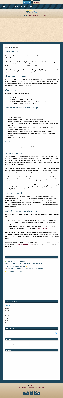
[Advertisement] (31, 30)
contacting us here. (42, 228)
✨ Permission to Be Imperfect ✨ (14, 271)
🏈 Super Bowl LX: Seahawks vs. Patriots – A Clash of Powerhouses (24, 268)
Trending (31, 6)
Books (16, 6)
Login (37, 2)
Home (3, 6)
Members (23, 6)
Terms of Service (33, 387)
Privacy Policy (41, 387)
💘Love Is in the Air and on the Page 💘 (16, 266)
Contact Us (25, 387)
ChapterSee (33, 386)
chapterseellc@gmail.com (25, 244)
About (9, 6)
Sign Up (28, 2)
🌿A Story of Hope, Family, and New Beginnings (18, 261)
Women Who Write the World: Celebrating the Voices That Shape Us (23, 264)
